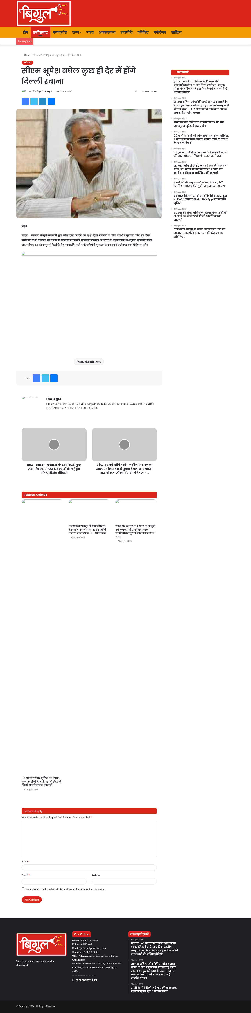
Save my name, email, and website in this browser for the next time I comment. (65, 889)
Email (26, 875)
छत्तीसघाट (40, 32)
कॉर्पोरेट (143, 32)
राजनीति (126, 32)
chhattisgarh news (89, 361)
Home (27, 55)
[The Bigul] (43, 13)
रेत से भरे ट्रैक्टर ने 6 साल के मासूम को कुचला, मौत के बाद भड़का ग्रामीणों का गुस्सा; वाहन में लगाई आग (135, 531)
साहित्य (176, 32)
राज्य (75, 32)
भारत (90, 32)
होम (25, 32)
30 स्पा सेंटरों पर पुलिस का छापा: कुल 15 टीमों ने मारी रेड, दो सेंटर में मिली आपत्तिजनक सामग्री (41, 781)
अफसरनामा (107, 32)
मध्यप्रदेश (60, 32)
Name (26, 861)
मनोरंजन (160, 32)
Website (96, 875)
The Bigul (47, 91)
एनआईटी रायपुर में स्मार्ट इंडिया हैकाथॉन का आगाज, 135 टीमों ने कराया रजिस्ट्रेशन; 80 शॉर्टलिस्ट (87, 529)
